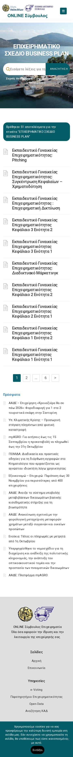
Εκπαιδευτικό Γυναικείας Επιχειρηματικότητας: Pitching (35, 155)
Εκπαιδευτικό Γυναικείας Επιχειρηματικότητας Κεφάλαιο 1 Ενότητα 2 (35, 333)
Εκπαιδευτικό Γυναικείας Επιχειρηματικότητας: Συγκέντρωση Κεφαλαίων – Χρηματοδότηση (37, 179)
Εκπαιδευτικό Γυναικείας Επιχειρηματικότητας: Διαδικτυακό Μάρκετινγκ (35, 268)
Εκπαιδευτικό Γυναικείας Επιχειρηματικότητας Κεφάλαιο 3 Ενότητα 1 (35, 246)
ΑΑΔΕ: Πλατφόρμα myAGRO (28, 575)
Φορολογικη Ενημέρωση (51, 78)
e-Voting (36, 690)
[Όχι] (68, 741)
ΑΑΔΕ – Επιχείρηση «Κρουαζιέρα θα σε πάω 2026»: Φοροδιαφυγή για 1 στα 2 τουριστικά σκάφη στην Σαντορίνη (36, 408)
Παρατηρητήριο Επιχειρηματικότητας (36, 697)
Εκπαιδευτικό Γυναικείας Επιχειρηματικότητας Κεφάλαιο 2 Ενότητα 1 (35, 311)
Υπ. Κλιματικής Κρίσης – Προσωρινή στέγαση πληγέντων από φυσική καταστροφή (34, 425)
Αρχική (37, 661)
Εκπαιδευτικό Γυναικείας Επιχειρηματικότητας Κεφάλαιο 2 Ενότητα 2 (35, 289)
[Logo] (36, 617)
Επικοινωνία (36, 668)
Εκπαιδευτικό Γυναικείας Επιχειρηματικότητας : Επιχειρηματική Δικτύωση (36, 203)
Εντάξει (38, 750)
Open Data (36, 704)
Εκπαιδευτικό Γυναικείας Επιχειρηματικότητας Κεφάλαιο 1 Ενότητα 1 (35, 354)
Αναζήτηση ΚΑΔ (36, 711)
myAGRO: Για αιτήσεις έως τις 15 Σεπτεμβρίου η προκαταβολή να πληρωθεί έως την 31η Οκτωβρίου (39, 442)
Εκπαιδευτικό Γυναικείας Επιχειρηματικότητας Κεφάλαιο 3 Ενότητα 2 (35, 225)
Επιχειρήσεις (37, 82)
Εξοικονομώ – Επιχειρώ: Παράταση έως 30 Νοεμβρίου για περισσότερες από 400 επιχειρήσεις (39, 480)
